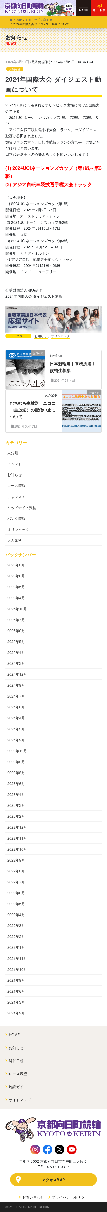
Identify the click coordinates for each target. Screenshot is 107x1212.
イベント (14, 463)
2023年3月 (16, 805)
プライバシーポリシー (69, 1197)
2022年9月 (16, 860)
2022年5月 (16, 903)
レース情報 (16, 485)
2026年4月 (16, 597)
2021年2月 (16, 1012)
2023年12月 (17, 750)
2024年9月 (16, 685)
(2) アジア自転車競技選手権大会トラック (48, 184)
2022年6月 (16, 892)
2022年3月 (16, 925)
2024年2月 (16, 739)
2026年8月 (16, 564)
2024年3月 (16, 729)
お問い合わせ (32, 1197)
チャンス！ (16, 496)
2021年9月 (16, 980)
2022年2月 (16, 936)
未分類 (12, 452)
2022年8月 (16, 871)
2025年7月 (16, 619)
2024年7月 (16, 696)
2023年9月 (16, 761)
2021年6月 (16, 991)
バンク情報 (16, 518)
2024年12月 (17, 674)
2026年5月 (16, 586)
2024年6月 (16, 706)
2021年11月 (17, 958)
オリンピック (60, 336)
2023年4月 (16, 794)
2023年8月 (16, 772)
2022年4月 (16, 914)
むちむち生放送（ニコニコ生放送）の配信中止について (33, 409)
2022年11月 (17, 838)
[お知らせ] (25, 369)
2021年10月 (17, 969)
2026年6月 (16, 575)
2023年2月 (16, 816)
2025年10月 (17, 608)
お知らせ (15, 69)
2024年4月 (16, 717)
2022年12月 (17, 827)
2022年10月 (17, 849)
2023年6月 (16, 783)
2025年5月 (16, 641)
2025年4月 (16, 652)
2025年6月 (16, 630)
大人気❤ (14, 540)
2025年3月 (16, 663)
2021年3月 (16, 1002)
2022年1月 (16, 947)
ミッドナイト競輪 (21, 507)
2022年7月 (16, 881)
